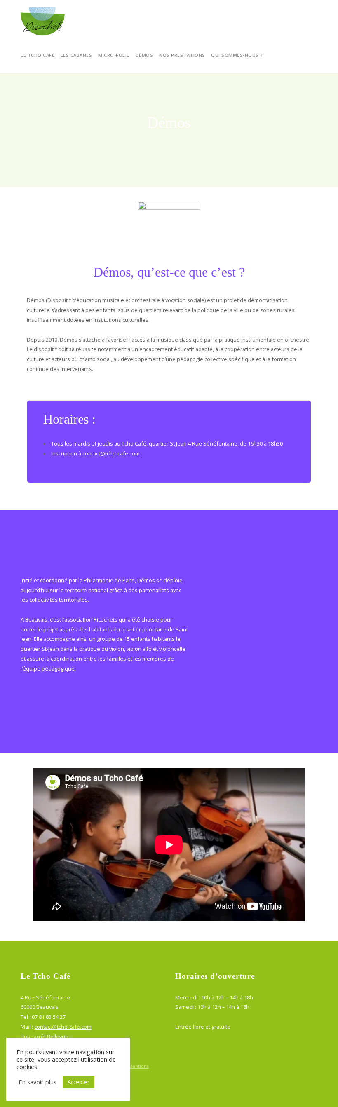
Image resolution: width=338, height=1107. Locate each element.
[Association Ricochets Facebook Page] (315, 1065)
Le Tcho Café (37, 55)
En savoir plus (37, 1082)
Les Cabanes (76, 55)
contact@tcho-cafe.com (111, 453)
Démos (144, 55)
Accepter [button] (78, 1082)
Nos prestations (182, 55)
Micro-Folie (113, 55)
